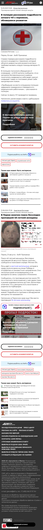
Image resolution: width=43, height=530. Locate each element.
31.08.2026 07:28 (6, 210)
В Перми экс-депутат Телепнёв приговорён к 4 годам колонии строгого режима (24, 180)
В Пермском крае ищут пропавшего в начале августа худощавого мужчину (24, 412)
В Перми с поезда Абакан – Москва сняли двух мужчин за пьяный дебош (24, 193)
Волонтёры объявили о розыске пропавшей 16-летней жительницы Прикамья (20, 325)
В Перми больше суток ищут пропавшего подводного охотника (23, 393)
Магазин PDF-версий (10, 433)
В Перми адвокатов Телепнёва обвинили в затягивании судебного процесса (23, 173)
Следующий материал (21, 524)
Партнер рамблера (19, 520)
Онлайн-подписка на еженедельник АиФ (20, 436)
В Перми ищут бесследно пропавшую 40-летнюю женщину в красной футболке (18, 386)
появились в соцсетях (10, 101)
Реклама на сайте (9, 430)
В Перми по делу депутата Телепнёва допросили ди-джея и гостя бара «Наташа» (25, 199)
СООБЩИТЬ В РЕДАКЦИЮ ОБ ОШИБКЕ (17, 455)
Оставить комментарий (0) (21, 145)
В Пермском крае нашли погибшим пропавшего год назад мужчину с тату (25, 405)
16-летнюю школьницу (20, 300)
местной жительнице (20, 266)
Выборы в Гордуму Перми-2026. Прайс (18, 452)
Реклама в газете (26, 430)
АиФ (17, 52)
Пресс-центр (29, 427)
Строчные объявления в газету (15, 442)
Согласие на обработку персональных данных (19, 495)
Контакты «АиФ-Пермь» (12, 439)
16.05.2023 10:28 (6, 8)
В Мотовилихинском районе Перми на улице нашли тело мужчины (18, 117)
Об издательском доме (12, 427)
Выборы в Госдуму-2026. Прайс (15, 444)
